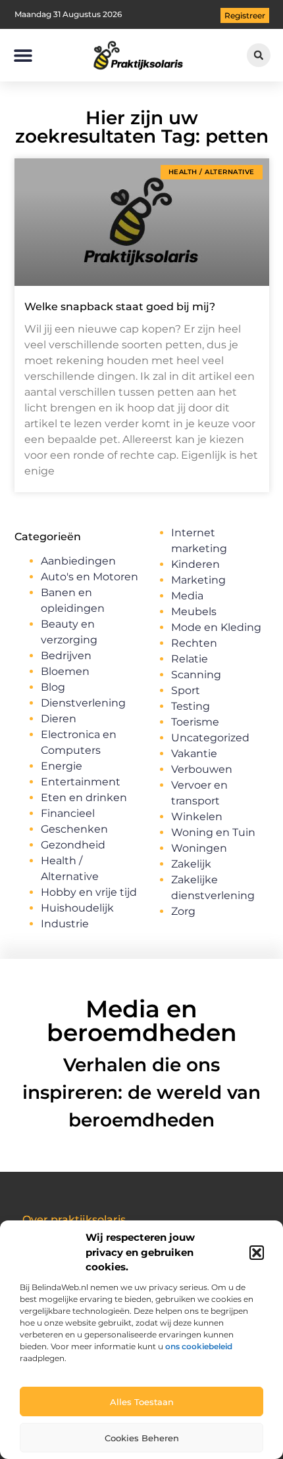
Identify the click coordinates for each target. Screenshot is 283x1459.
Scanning (196, 674)
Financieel (68, 813)
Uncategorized (210, 737)
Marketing (198, 580)
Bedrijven (66, 655)
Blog (53, 687)
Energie (61, 766)
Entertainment (80, 782)
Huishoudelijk (77, 908)
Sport (185, 690)
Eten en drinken (84, 797)
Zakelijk (191, 864)
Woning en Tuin (213, 832)
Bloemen (65, 671)
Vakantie (194, 753)
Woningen (199, 848)
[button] (256, 1252)
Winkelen (196, 816)
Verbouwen (201, 769)
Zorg (183, 911)
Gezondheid (73, 845)
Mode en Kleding (216, 627)
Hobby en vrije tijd (89, 892)
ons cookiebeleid (198, 1346)
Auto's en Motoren (89, 576)
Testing (190, 706)
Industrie (65, 923)
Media (187, 596)
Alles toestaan (142, 1402)
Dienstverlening (83, 703)
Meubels (194, 611)
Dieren (58, 718)
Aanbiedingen (78, 561)
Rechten (194, 643)
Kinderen (195, 564)
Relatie (189, 659)
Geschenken (74, 829)
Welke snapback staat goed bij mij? (119, 306)
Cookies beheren (142, 1438)
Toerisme (195, 722)
